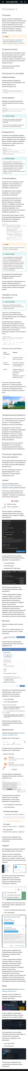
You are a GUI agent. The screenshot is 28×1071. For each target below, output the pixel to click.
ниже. (18, 212)
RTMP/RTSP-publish (17, 41)
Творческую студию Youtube (10, 485)
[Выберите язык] (21, 1)
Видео (4, 626)
